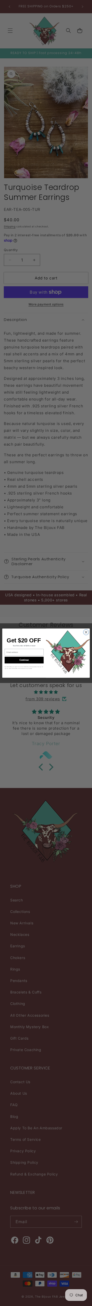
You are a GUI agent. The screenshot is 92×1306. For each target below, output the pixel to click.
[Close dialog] (86, 632)
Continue (24, 660)
